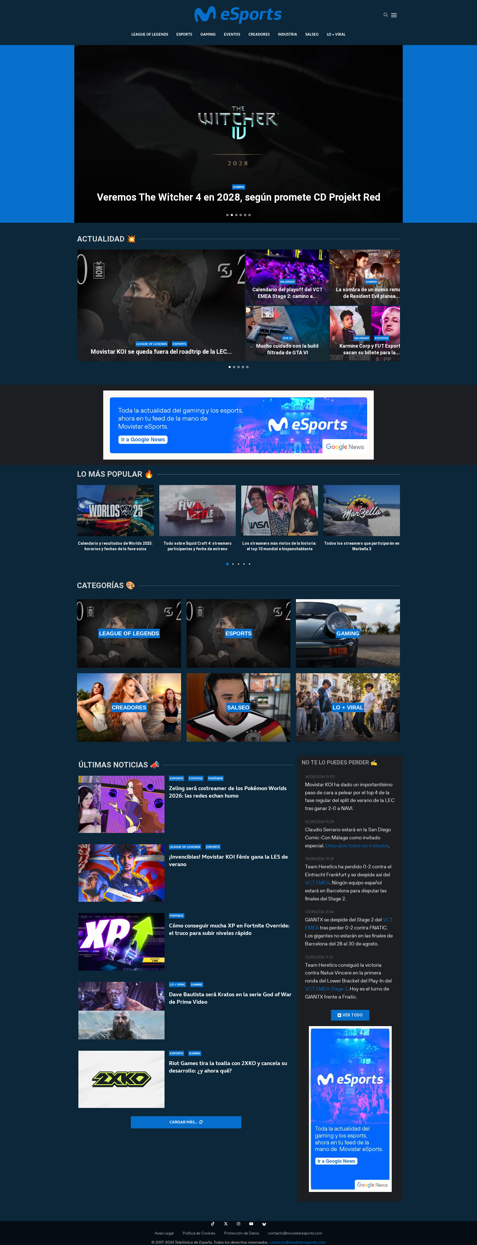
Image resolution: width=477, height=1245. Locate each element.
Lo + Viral (336, 34)
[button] (84, 133)
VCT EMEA (317, 882)
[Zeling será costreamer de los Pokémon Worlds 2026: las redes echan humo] (121, 804)
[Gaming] (348, 633)
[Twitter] (226, 1223)
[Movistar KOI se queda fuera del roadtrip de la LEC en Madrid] (161, 305)
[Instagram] (238, 1223)
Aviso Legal (164, 1233)
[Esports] (239, 633)
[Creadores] (129, 707)
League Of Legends (149, 34)
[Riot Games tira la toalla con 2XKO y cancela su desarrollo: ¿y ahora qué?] (121, 1079)
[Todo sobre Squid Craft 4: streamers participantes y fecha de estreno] (197, 510)
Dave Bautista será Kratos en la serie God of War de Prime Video (230, 998)
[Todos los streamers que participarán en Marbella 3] (362, 510)
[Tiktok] (213, 1223)
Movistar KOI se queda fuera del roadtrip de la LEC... (161, 351)
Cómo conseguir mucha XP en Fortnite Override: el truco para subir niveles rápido (229, 929)
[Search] (385, 15)
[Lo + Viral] (348, 707)
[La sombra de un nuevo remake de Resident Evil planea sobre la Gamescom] (371, 277)
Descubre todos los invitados (357, 845)
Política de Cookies (199, 1233)
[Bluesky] (264, 1223)
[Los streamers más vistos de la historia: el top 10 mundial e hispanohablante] (279, 510)
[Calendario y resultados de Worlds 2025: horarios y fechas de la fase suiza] (115, 510)
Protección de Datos (241, 1233)
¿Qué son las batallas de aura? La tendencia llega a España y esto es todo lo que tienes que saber (243, 203)
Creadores (259, 34)
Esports (184, 34)
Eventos (232, 34)
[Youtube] (251, 1223)
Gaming (208, 34)
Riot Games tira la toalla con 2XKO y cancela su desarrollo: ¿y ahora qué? (228, 1066)
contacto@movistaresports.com (295, 1233)
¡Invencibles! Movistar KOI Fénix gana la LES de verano (228, 860)
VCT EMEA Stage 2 (326, 988)
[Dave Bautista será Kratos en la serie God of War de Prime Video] (121, 1010)
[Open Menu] (394, 15)
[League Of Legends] (129, 633)
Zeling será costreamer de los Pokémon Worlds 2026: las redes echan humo (228, 792)
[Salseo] (239, 707)
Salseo (312, 34)
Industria (287, 34)
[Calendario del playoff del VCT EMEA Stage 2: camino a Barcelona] (287, 277)
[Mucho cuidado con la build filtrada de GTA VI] (287, 333)
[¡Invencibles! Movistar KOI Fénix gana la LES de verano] (121, 873)
